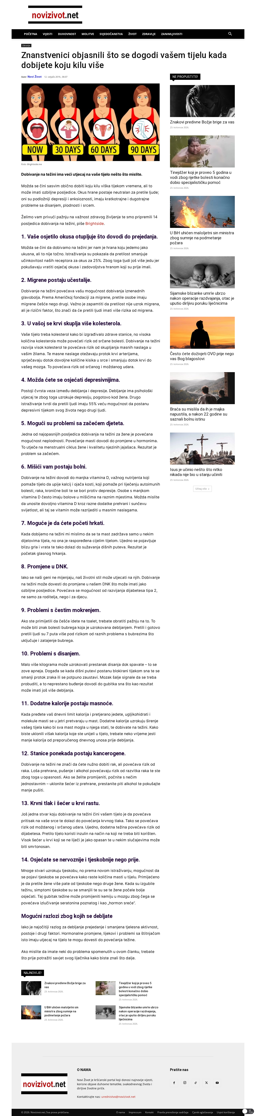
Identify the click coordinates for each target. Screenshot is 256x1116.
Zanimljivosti (171, 34)
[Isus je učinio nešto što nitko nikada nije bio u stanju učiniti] (202, 449)
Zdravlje (149, 34)
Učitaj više (201, 488)
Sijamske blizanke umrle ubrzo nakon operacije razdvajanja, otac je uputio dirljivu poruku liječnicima (202, 298)
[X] (206, 1083)
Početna (30, 34)
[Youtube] (217, 1083)
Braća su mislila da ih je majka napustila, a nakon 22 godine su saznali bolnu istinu (198, 414)
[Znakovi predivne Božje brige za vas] (31, 988)
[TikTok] (196, 1083)
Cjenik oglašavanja (202, 1112)
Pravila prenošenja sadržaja (172, 1112)
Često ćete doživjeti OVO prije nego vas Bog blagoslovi (202, 356)
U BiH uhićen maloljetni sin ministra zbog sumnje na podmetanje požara (61, 1011)
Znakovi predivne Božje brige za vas (202, 122)
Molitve (88, 34)
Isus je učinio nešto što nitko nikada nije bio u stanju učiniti (196, 472)
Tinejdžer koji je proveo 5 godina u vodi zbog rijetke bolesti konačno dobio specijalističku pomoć (200, 177)
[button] (230, 34)
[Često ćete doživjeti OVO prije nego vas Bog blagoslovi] (202, 333)
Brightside (94, 223)
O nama (120, 1112)
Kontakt (149, 1112)
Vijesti (47, 34)
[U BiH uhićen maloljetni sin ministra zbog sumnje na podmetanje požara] (31, 1012)
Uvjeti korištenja (226, 1112)
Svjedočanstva (111, 34)
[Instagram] (185, 1083)
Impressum (135, 1112)
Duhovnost (67, 34)
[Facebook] (174, 1083)
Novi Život (35, 76)
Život (132, 34)
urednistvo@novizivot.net (118, 1097)
